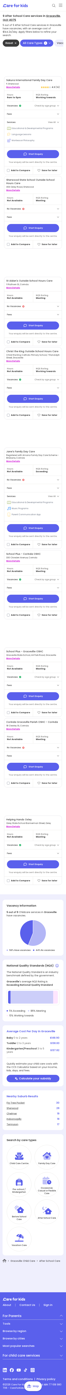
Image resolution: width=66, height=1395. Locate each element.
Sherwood (12, 1108)
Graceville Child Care (22, 1261)
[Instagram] (32, 1370)
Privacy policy (46, 1379)
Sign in (47, 1305)
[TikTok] (26, 1370)
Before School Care (19, 1218)
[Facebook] (12, 1370)
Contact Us (27, 1305)
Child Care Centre (19, 1163)
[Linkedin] (5, 1370)
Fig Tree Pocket (16, 1102)
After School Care (47, 1218)
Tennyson (12, 1124)
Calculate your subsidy (35, 1078)
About (7, 1305)
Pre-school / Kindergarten (19, 1190)
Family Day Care (46, 1163)
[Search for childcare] (54, 6)
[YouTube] (19, 1370)
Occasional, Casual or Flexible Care (47, 1191)
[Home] (4, 1261)
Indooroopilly (14, 1119)
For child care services (21, 1355)
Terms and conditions (18, 1379)
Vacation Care (19, 1245)
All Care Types (34, 43)
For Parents (12, 1315)
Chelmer (12, 1113)
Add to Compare (20, 170)
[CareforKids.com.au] (33, 1299)
